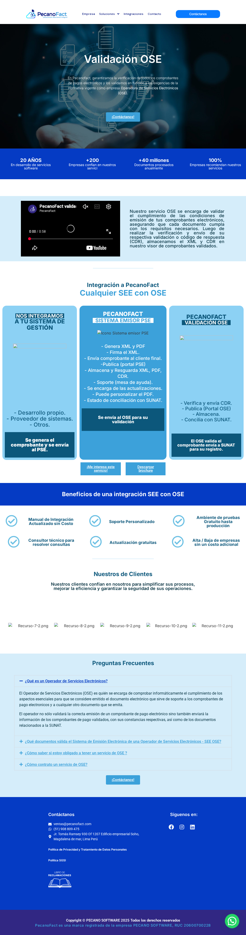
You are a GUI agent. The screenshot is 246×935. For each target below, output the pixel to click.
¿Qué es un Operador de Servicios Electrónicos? (66, 681)
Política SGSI (57, 860)
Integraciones (133, 14)
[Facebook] (171, 827)
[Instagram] (182, 827)
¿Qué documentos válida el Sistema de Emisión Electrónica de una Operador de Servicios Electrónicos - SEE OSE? (123, 741)
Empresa (88, 14)
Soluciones (107, 14)
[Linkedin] (192, 827)
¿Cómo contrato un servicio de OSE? (56, 764)
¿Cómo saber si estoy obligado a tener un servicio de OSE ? (76, 753)
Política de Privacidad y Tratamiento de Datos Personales (87, 849)
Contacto (154, 14)
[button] (123, 681)
